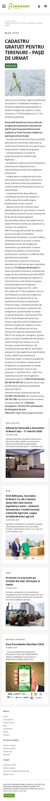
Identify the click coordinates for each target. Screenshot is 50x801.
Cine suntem (8, 719)
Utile (15, 33)
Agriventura (10, 639)
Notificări (6, 754)
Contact (6, 735)
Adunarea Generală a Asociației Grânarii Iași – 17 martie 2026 (25, 429)
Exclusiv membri (9, 748)
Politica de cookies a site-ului (14, 791)
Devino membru (9, 745)
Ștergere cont (8, 774)
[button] (3, 6)
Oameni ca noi (8, 722)
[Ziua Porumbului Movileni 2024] (25, 681)
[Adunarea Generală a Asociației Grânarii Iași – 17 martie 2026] (25, 463)
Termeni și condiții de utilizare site (16, 771)
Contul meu (7, 751)
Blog (8, 33)
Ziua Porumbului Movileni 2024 (25, 644)
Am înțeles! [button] (9, 795)
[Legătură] (19, 6)
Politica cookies (9, 768)
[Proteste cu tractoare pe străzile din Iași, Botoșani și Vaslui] (25, 614)
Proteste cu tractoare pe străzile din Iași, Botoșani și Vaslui (23, 581)
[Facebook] (45, 6)
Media (8, 491)
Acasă (5, 716)
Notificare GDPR (9, 765)
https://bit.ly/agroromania (29, 412)
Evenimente (15, 423)
